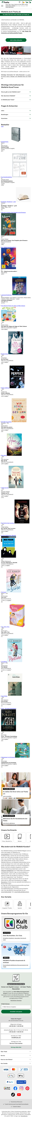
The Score (3, 592)
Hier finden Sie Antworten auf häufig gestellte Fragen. (16, 32)
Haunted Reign (5, 141)
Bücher (20, 837)
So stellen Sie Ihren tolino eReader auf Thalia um (16, 14)
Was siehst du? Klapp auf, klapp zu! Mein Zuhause (13, 305)
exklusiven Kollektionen (7, 870)
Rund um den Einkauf (6, 1059)
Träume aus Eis (5, 487)
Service (3, 1055)
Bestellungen (4, 114)
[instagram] (21, 1088)
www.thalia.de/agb (6, 892)
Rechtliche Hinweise (16, 1000)
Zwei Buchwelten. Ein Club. (16, 929)
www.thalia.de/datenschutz (21, 892)
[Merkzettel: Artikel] (26, 2)
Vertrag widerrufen (16, 1047)
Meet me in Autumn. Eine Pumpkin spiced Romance (13, 212)
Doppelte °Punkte (7, 904)
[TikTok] (13, 1095)
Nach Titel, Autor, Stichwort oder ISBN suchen (17, 4)
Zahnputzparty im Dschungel (8, 757)
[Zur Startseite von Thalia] (8, 2)
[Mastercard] (13, 1070)
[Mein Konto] (23, 2)
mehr (2, 126)
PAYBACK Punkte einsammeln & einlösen (16, 956)
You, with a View (5, 626)
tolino (2, 110)
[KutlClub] (7, 1088)
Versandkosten (24, 1116)
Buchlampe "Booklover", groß (8, 201)
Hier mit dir (4, 455)
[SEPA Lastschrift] (24, 1070)
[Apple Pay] (21, 1076)
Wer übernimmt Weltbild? (8, 96)
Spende (20, 904)
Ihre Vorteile (4, 1063)
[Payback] (21, 1082)
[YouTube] (19, 1095)
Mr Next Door (4, 353)
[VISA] (6, 1070)
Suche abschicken (10, 7)
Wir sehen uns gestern (6, 421)
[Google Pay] (11, 1076)
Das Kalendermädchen (6, 177)
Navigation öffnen (2, 6)
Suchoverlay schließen (10, 5)
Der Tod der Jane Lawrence (8, 523)
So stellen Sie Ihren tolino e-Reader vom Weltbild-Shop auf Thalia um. (16, 76)
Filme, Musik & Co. (7, 837)
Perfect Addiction (5, 387)
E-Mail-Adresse (5, 1004)
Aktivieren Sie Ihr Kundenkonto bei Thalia (16, 812)
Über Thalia (4, 1051)
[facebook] (15, 1088)
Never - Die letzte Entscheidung (8, 708)
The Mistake (4, 661)
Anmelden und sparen (16, 1011)
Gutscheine (4, 118)
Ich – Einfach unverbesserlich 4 (8, 247)
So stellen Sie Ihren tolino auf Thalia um (16, 785)
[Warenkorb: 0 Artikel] (29, 2)
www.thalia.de (5, 854)
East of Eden (4, 696)
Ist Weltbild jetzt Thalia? (7, 99)
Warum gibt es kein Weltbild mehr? (10, 92)
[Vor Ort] (19, 2)
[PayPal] (10, 1082)
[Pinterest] (27, 1088)
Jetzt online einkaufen (16, 40)
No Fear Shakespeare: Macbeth (8, 535)
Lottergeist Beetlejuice (6, 295)
